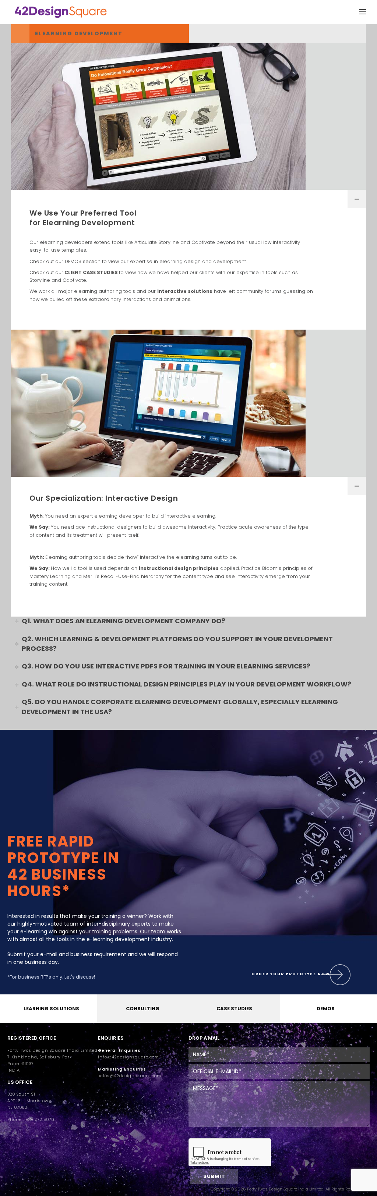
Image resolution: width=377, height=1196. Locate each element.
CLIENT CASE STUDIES (91, 272)
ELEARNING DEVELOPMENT (79, 33)
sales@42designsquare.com (129, 1076)
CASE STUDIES (234, 1008)
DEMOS (326, 1008)
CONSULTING (142, 1008)
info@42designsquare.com (128, 1057)
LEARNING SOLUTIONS (51, 1008)
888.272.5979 (40, 1119)
